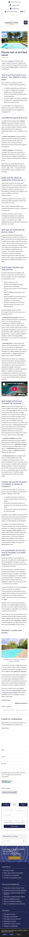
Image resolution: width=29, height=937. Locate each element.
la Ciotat (18, 669)
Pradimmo (23, 659)
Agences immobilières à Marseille (13, 901)
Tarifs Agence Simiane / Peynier (12, 923)
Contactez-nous (14, 858)
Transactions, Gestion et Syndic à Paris (14, 888)
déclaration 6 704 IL (20, 620)
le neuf (24, 690)
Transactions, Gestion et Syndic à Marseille (15, 890)
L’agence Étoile (14, 67)
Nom (3, 750)
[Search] (24, 841)
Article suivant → (22, 710)
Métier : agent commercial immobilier (13, 873)
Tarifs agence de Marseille (11, 916)
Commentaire (5, 728)
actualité (9, 706)
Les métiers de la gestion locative (12, 877)
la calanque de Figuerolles (19, 671)
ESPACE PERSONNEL (12, 11)
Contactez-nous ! (5, 700)
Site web (3, 763)
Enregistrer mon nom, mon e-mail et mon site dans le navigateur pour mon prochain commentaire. (13, 774)
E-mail (3, 756)
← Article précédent (8, 710)
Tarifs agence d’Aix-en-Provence (12, 919)
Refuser (11, 934)
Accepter (5, 934)
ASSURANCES (15, 8)
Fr (13, 15)
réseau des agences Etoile (10, 692)
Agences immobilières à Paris (11, 899)
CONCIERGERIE (15, 5)
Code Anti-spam (5, 788)
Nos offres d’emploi (9, 870)
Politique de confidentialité (11, 926)
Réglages (18, 934)
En (17, 15)
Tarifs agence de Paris (9, 914)
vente (21, 688)
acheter (11, 61)
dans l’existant (16, 690)
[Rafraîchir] (12, 781)
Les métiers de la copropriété (11, 875)
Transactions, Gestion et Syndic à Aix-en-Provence (14, 893)
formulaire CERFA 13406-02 (14, 530)
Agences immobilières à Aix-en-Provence (15, 903)
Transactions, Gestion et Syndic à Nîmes (14, 896)
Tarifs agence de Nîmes (10, 921)
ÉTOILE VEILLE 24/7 (15, 2)
